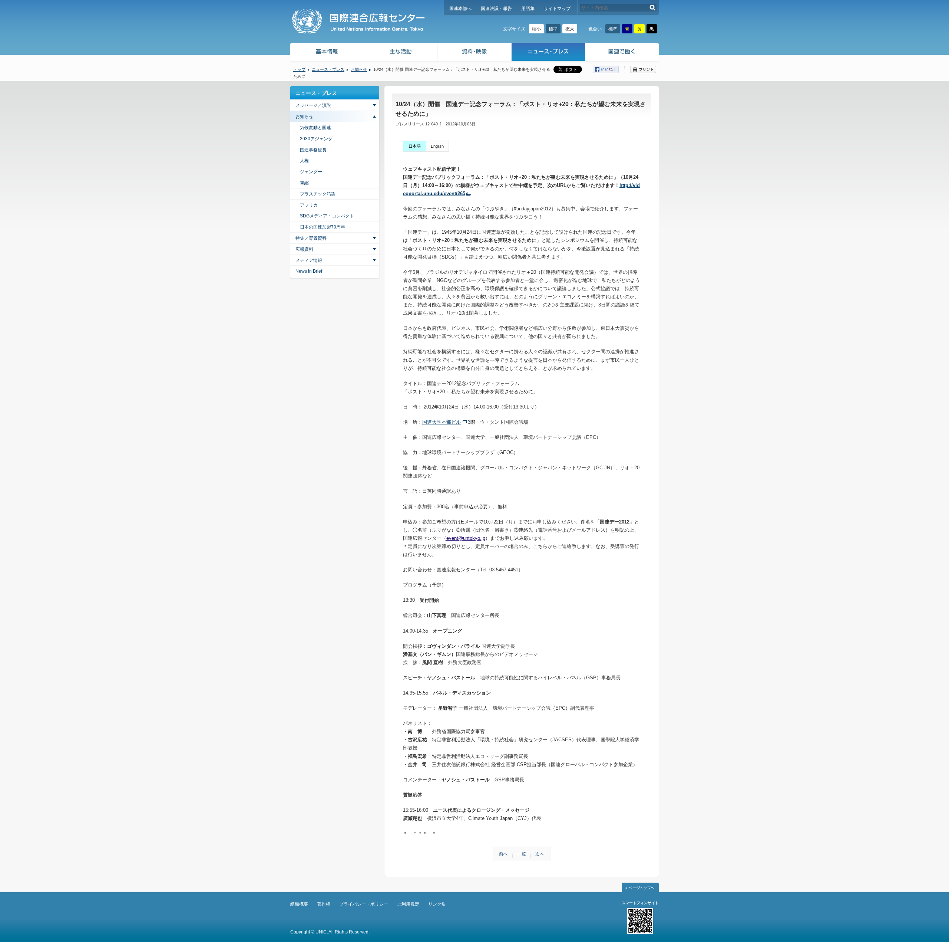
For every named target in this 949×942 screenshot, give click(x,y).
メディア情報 (308, 260)
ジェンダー (311, 171)
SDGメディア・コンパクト (327, 216)
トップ (299, 69)
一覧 (521, 854)
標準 (553, 29)
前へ (503, 854)
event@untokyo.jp (465, 538)
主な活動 (401, 53)
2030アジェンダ (316, 138)
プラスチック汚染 (317, 194)
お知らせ (359, 69)
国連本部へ (460, 8)
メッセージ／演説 (313, 105)
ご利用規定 (408, 904)
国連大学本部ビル (441, 422)
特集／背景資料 (311, 238)
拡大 (569, 29)
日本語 (415, 146)
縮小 (536, 29)
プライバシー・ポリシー (363, 904)
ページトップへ (640, 887)
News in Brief (308, 271)
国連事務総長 (313, 149)
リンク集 (437, 904)
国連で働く (622, 53)
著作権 (323, 904)
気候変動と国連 (315, 127)
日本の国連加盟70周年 (322, 227)
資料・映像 (475, 53)
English (437, 146)
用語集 (528, 8)
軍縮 (304, 183)
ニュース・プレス (548, 53)
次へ (539, 854)
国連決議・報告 (496, 8)
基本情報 (326, 53)
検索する (653, 8)
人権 (304, 160)
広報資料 (304, 249)
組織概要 (299, 904)
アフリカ (309, 205)
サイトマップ (557, 8)
